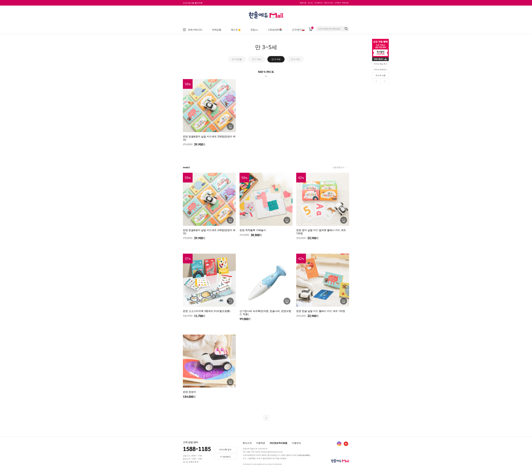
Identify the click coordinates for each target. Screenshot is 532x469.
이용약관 (260, 442)
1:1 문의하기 (225, 456)
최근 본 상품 (380, 75)
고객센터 (337, 3)
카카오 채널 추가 (380, 64)
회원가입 (303, 3)
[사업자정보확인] (303, 455)
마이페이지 (318, 3)
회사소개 (247, 442)
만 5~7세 (295, 59)
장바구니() (328, 3)
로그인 (310, 3)
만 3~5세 (276, 59)
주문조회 (345, 3)
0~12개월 (237, 59)
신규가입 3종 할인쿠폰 (193, 3)
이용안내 (296, 442)
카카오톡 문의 (225, 449)
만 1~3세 (256, 59)
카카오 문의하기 (380, 69)
